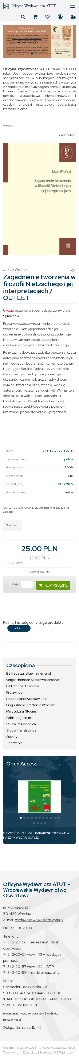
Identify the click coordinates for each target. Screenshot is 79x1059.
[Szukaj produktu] (23, 16)
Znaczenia (14, 743)
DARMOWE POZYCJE (50, 833)
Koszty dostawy (32, 1013)
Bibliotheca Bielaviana (22, 686)
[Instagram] (39, 1027)
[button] (8, 41)
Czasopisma (20, 665)
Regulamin (10, 1013)
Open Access (21, 764)
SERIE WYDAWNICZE (26, 507)
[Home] (39, 6)
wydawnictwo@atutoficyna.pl (39, 919)
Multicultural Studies (21, 711)
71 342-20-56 (15, 942)
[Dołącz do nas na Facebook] (33, 1027)
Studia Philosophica (21, 724)
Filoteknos (14, 692)
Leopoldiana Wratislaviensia (27, 699)
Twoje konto (11, 1052)
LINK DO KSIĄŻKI (27, 42)
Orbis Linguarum (18, 717)
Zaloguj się (60, 16)
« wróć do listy (67, 135)
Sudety (11, 736)
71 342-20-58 (15, 972)
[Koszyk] (35, 16)
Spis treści (12, 525)
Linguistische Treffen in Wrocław (30, 705)
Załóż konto (73, 16)
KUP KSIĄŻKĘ (56, 585)
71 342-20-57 (14, 954)
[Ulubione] (47, 16)
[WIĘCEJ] (39, 796)
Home (9, 125)
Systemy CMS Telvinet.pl (56, 1052)
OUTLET (8, 507)
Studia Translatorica (21, 730)
